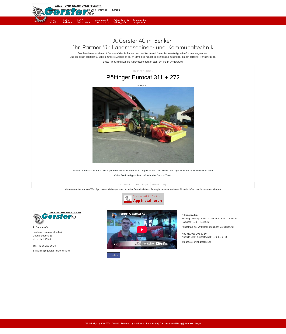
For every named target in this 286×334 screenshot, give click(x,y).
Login (198, 323)
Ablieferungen (143, 71)
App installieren (147, 199)
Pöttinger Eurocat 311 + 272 (143, 77)
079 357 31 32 (220, 237)
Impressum (152, 323)
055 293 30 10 (199, 233)
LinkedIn (155, 185)
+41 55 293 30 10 (46, 246)
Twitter (136, 185)
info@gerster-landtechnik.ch (55, 250)
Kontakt (189, 323)
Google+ (145, 185)
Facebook (126, 185)
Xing (164, 185)
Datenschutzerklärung (171, 323)
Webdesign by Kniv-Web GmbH (102, 323)
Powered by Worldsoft (132, 323)
